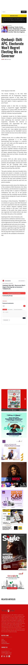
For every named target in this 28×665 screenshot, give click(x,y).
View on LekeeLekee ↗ (22, 280)
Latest (3, 59)
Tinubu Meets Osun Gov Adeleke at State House (13, 18)
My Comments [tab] (10, 309)
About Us (3, 640)
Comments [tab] (4, 309)
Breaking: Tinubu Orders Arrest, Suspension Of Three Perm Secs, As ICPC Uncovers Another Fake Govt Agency (17, 29)
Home (2, 639)
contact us (7, 653)
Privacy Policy (4, 642)
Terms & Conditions (5, 643)
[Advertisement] (14, 267)
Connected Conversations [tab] (18, 309)
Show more (5, 301)
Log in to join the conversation (14, 293)
